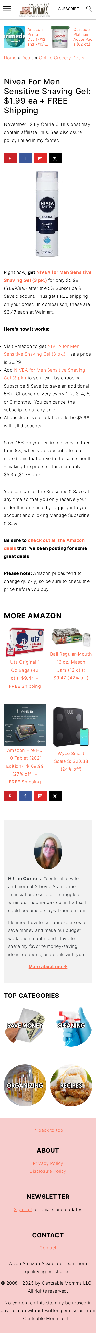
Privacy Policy (48, 1163)
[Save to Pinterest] (10, 158)
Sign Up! (23, 1209)
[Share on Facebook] (25, 158)
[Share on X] (55, 158)
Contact (48, 1247)
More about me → (48, 966)
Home (10, 57)
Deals (28, 57)
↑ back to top (48, 1130)
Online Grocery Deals (61, 57)
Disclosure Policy (48, 1171)
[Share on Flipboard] (40, 158)
